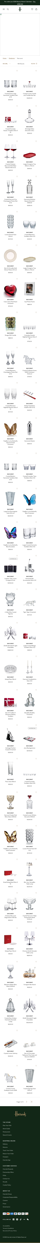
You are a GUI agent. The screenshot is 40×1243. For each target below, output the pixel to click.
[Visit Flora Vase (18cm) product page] (10, 759)
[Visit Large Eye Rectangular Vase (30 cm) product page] (10, 489)
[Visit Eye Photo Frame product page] (29, 279)
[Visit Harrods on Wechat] (28, 1219)
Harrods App (6, 1160)
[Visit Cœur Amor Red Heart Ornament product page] (10, 279)
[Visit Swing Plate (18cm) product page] (10, 656)
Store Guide (6, 1128)
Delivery (5, 1144)
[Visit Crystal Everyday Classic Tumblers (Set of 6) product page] (10, 106)
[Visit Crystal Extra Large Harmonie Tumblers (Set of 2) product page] (10, 71)
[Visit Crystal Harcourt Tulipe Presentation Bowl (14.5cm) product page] (29, 893)
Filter (33, 63)
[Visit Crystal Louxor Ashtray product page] (10, 1030)
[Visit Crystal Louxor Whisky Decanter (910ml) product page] (29, 792)
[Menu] (4, 9)
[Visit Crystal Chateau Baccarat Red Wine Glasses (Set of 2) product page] (10, 141)
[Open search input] (8, 9)
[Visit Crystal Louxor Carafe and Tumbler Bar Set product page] (29, 71)
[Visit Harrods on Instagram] (17, 1219)
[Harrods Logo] (20, 1114)
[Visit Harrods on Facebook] (13, 1219)
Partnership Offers (8, 1172)
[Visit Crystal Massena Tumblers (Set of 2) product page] (29, 212)
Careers (5, 1200)
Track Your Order (8, 1150)
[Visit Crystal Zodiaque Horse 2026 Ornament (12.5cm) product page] (29, 348)
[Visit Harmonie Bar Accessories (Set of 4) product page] (29, 556)
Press (4, 1203)
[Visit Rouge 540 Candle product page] (10, 312)
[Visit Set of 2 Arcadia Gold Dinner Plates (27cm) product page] (10, 245)
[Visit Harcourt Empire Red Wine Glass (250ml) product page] (10, 792)
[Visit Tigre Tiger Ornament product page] (29, 589)
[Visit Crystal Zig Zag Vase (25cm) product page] (29, 1066)
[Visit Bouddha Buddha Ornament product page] (29, 690)
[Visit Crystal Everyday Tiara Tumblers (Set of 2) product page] (29, 453)
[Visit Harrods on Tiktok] (20, 1219)
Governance (6, 1207)
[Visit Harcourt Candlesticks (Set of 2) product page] (29, 656)
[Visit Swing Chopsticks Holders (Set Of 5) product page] (29, 383)
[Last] (31, 1101)
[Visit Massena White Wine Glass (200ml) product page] (10, 962)
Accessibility (6, 1226)
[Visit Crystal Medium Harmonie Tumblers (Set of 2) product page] (10, 453)
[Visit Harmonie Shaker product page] (29, 418)
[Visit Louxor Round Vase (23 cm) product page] (29, 826)
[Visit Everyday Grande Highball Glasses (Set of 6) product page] (29, 312)
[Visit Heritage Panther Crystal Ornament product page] (10, 725)
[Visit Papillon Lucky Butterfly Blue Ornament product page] (29, 489)
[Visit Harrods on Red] (24, 1219)
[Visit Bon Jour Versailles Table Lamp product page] (29, 859)
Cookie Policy (7, 1185)
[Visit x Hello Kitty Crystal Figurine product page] (10, 589)
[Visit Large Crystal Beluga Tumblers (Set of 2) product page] (29, 623)
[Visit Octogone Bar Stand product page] (29, 962)
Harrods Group (7, 1194)
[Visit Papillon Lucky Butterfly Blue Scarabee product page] (10, 522)
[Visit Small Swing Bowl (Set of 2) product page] (10, 859)
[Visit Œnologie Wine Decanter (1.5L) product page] (29, 106)
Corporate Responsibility (10, 1197)
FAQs (4, 1175)
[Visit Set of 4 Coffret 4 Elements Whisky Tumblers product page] (10, 690)
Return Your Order (8, 1153)
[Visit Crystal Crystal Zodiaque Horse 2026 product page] (10, 1066)
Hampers (5, 1157)
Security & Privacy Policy (10, 1231)
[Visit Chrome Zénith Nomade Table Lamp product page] (29, 928)
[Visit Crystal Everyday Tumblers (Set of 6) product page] (29, 759)
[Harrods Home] (20, 9)
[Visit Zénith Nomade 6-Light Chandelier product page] (29, 995)
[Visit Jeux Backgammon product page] (29, 725)
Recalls (5, 1182)
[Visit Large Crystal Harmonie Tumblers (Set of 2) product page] (29, 522)
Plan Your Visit (7, 1125)
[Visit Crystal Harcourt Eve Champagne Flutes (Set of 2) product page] (10, 176)
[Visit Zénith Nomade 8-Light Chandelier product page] (10, 623)
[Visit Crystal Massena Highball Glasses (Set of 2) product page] (10, 383)
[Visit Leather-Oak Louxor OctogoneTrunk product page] (10, 556)
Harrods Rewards (8, 1169)
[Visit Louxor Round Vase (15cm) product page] (10, 212)
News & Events (7, 1135)
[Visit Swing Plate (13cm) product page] (10, 928)
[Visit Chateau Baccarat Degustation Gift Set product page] (10, 893)
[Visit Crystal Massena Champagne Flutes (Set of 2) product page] (10, 348)
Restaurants (6, 1132)
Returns (5, 1147)
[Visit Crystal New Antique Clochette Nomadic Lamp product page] (10, 995)
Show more (8, 40)
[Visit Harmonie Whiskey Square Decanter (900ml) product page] (29, 176)
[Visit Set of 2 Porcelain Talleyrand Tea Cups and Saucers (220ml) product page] (29, 1030)
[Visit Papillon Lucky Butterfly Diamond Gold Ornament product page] (10, 418)
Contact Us (6, 1178)
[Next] (26, 1101)
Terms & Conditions (8, 1228)
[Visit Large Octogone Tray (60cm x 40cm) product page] (29, 141)
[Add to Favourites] (17, 71)
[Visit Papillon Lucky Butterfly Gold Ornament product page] (10, 826)
